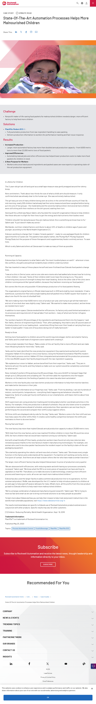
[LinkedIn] (11, 663)
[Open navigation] (93, 3)
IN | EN (48, 669)
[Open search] (78, 3)
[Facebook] (29, 663)
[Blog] (84, 663)
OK (48, 697)
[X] (47, 663)
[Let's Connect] (93, 666)
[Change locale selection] (82, 3)
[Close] (92, 688)
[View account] (86, 3)
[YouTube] (65, 663)
